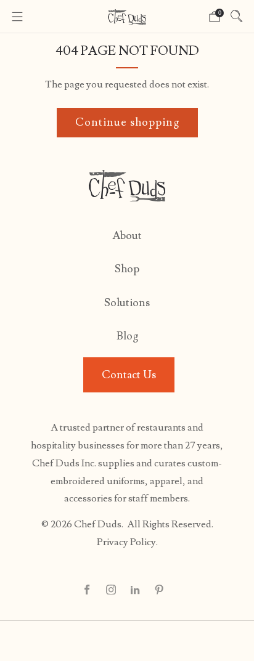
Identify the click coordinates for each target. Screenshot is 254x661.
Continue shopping (127, 122)
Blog (127, 336)
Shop (127, 269)
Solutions (127, 303)
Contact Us (129, 375)
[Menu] (17, 16)
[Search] (237, 16)
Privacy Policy (126, 542)
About (127, 236)
